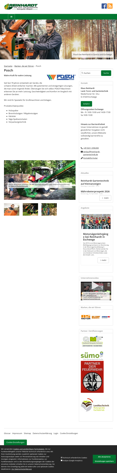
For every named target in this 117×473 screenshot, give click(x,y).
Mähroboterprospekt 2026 (95, 191)
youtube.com (91, 295)
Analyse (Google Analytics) (72, 460)
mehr (106, 198)
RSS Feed (110, 6)
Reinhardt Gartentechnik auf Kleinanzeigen (95, 182)
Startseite (8, 66)
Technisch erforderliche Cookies (74, 458)
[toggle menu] (11, 16)
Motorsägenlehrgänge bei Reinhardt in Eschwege (95, 236)
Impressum (17, 433)
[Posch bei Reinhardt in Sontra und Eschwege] (61, 79)
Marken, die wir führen (24, 66)
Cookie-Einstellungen (15, 442)
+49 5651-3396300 (91, 148)
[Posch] (11, 209)
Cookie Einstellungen (69, 433)
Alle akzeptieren (104, 457)
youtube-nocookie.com (43, 184)
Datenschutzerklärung (19, 186)
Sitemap (27, 433)
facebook (104, 6)
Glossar (7, 433)
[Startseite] (21, 6)
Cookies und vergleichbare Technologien (28, 449)
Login (56, 433)
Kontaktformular (90, 158)
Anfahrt (86, 104)
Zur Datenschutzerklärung (22, 469)
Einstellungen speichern (104, 461)
